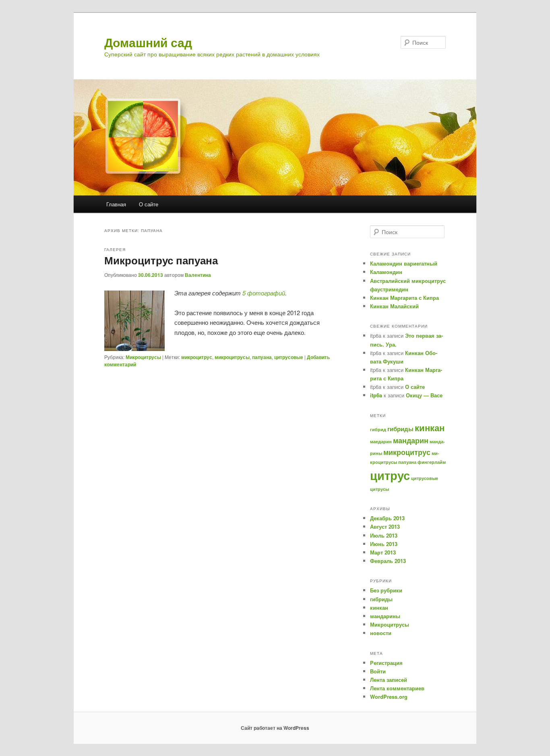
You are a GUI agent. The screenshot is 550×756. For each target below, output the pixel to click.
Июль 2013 (383, 535)
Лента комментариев (397, 688)
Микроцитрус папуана (161, 260)
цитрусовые (288, 357)
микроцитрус (196, 357)
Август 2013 (385, 526)
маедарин (381, 441)
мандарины (385, 616)
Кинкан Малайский (394, 306)
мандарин (410, 440)
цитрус (390, 475)
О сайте (148, 204)
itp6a (376, 395)
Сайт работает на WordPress (275, 727)
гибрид (378, 429)
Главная (116, 204)
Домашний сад (148, 42)
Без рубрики (386, 590)
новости (380, 633)
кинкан (430, 428)
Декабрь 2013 (387, 518)
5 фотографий (263, 293)
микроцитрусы (232, 357)
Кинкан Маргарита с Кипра (404, 297)
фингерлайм (432, 462)
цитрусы (379, 489)
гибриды (400, 428)
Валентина (198, 274)
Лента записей (388, 679)
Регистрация (386, 663)
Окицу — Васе (424, 395)
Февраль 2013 (388, 561)
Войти (378, 671)
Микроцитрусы (143, 357)
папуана (262, 357)
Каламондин (386, 272)
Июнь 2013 (383, 544)
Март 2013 (383, 552)
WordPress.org (388, 696)
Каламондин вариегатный (403, 263)
